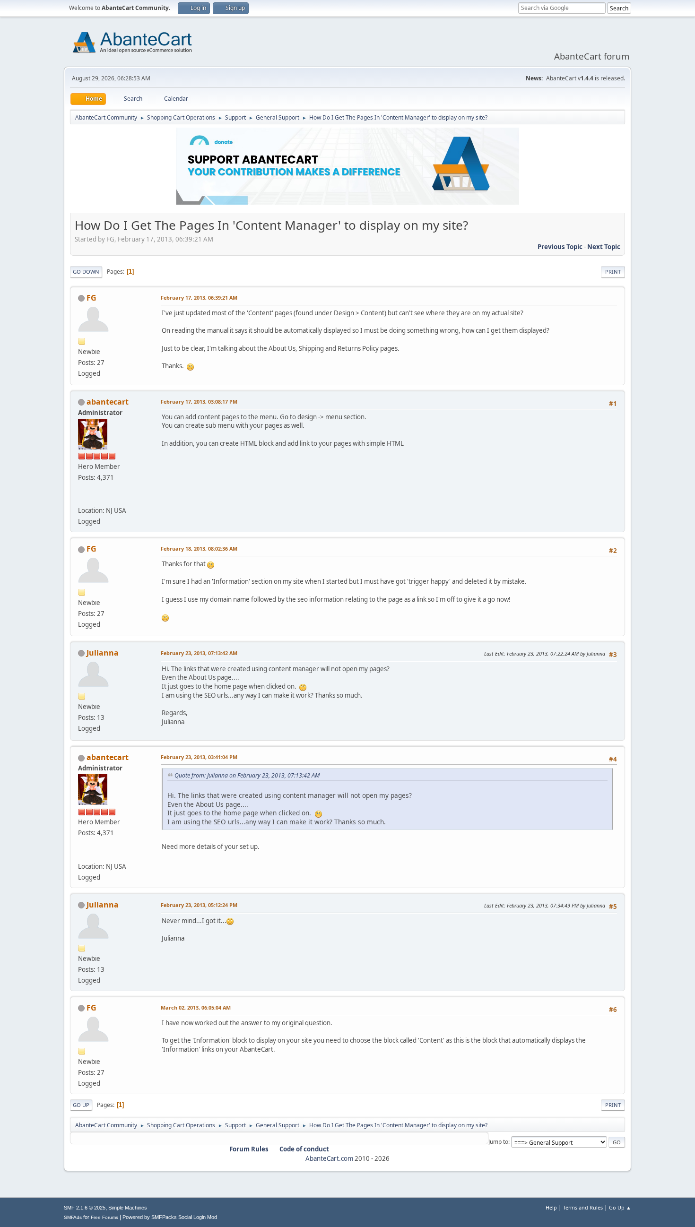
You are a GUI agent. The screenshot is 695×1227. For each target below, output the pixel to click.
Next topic (603, 246)
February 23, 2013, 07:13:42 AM (199, 653)
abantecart (108, 402)
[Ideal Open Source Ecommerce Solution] (82, 499)
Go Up (81, 1104)
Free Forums (104, 1217)
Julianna (103, 653)
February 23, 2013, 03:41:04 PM (199, 756)
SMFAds (73, 1217)
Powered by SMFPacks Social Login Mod (169, 1217)
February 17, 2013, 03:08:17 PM (199, 401)
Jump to (498, 1142)
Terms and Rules (583, 1207)
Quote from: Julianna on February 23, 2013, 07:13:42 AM (247, 775)
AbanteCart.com (329, 1158)
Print (613, 271)
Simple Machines (127, 1207)
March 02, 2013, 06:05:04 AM (196, 1007)
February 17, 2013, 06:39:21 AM (199, 297)
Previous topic (560, 246)
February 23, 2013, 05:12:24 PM (199, 904)
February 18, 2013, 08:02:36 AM (199, 548)
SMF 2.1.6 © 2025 (84, 1207)
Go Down (86, 271)
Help (551, 1207)
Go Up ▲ (620, 1207)
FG (91, 298)
